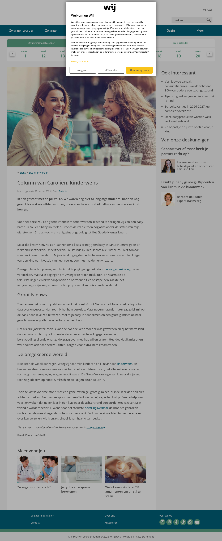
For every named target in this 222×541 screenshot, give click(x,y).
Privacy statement (79, 61)
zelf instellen (111, 70)
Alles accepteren (139, 70)
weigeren (82, 70)
